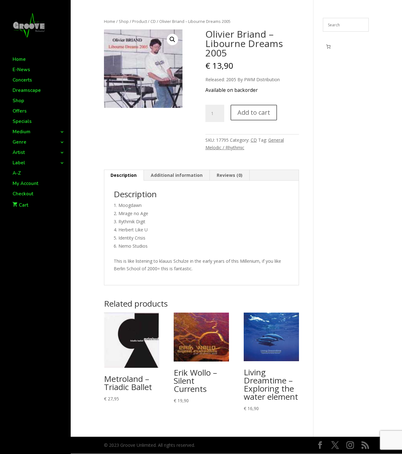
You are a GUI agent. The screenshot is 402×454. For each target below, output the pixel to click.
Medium (21, 132)
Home (19, 59)
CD (153, 21)
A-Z (17, 173)
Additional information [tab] (177, 175)
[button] (172, 39)
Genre (19, 142)
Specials (22, 121)
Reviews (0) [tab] (229, 175)
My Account (25, 184)
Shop (18, 101)
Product (139, 21)
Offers (20, 111)
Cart (23, 205)
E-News (21, 70)
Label (19, 163)
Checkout (23, 194)
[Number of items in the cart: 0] (328, 46)
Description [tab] (124, 175)
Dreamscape (27, 90)
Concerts (22, 80)
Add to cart (253, 112)
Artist (19, 153)
